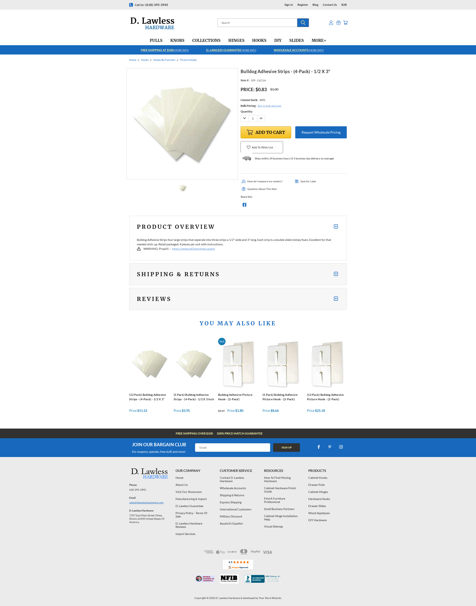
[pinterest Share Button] (285, 206)
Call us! (151, 5)
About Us (182, 484)
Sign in (288, 4)
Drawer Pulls (316, 484)
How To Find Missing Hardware (277, 479)
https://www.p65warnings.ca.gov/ (193, 248)
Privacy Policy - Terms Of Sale (191, 514)
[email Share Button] (258, 206)
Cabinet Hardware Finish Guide (280, 489)
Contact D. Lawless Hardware (232, 479)
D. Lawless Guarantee (189, 506)
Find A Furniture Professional (274, 500)
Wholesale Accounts (233, 488)
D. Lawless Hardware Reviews (189, 525)
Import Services (185, 534)
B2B (344, 4)
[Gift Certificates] (338, 22)
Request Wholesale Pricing (321, 132)
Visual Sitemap (273, 526)
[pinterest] (330, 447)
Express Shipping (231, 502)
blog (315, 4)
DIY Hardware (317, 520)
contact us (330, 4)
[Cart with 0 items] (345, 22)
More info (165, 50)
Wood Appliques (319, 513)
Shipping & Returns (232, 495)
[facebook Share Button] (244, 206)
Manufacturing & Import (191, 499)
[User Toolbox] (331, 22)
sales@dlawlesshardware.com (146, 502)
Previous (466, 594)
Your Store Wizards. (270, 597)
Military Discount (231, 516)
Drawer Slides (317, 506)
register (303, 4)
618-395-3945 (137, 489)
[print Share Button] (271, 206)
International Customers (235, 509)
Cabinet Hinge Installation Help (281, 517)
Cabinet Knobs (317, 477)
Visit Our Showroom (189, 491)
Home (179, 477)
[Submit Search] (303, 22)
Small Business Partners (279, 509)
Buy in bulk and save (269, 105)
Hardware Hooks (319, 499)
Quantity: (247, 111)
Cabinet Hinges (318, 491)
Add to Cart (149, 363)
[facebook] (319, 447)
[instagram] (341, 447)
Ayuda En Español (231, 523)
